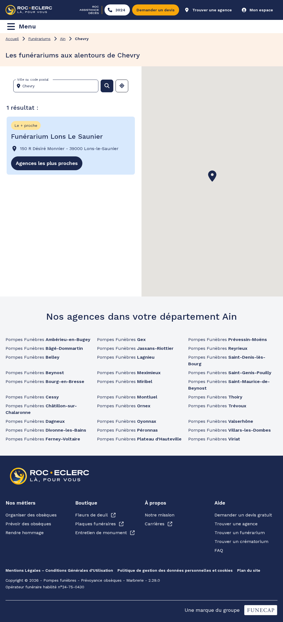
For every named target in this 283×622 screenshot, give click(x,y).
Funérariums (39, 38)
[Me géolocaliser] (122, 86)
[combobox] (58, 86)
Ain (62, 38)
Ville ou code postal (33, 80)
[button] (212, 176)
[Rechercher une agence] (107, 86)
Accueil (12, 38)
